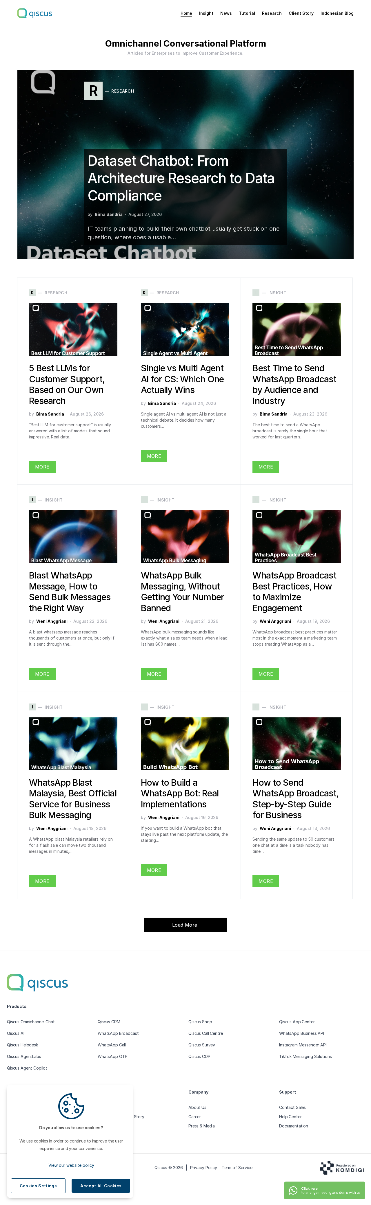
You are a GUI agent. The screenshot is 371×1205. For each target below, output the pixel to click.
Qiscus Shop (200, 1021)
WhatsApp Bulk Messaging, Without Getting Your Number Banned (182, 591)
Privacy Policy (203, 1167)
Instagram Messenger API (303, 1044)
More (42, 467)
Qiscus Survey (201, 1044)
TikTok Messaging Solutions (305, 1056)
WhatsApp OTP (113, 1056)
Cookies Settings (38, 1185)
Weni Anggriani (52, 621)
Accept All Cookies (100, 1185)
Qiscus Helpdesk (22, 1044)
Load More (185, 925)
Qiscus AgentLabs (24, 1056)
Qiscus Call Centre (205, 1033)
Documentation (293, 1125)
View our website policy (71, 1165)
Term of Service (237, 1167)
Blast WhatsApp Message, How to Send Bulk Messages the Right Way (70, 591)
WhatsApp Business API (301, 1033)
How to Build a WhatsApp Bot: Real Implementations (180, 793)
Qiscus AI (15, 1033)
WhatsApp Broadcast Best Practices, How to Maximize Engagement (294, 591)
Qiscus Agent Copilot (27, 1068)
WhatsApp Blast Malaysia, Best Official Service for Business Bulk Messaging (73, 798)
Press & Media (201, 1125)
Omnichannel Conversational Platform (185, 43)
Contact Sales (292, 1107)
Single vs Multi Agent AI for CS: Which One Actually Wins (182, 379)
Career (194, 1116)
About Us (197, 1107)
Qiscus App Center (297, 1021)
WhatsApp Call (112, 1044)
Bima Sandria (109, 214)
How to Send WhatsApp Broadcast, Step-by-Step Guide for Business (295, 798)
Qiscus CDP (199, 1056)
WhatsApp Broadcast (118, 1033)
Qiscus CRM (109, 1021)
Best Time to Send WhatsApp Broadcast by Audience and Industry (294, 384)
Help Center (290, 1116)
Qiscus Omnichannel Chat (31, 1021)
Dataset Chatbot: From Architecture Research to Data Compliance (181, 178)
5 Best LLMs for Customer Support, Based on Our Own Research (67, 384)
